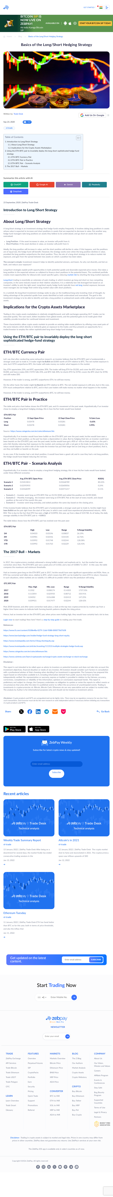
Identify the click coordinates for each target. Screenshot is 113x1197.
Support (31, 1101)
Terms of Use (99, 1108)
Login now (7, 620)
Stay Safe (98, 1088)
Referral (31, 1110)
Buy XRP (76, 1105)
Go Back (105, 711)
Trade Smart (11, 1105)
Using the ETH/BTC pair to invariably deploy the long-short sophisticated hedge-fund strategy (43, 152)
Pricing (30, 1091)
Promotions (33, 1105)
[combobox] (42, 997)
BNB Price (54, 1073)
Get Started (89, 7)
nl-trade (9, 128)
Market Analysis (78, 1068)
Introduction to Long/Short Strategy (22, 142)
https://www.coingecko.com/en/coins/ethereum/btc (32, 431)
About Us (98, 1059)
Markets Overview (57, 1059)
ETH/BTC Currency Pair (21, 157)
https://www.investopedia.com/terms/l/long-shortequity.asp (28, 641)
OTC (8, 1087)
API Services (11, 1063)
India (101, 7)
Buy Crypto (77, 1115)
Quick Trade (33, 1096)
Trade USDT (11, 1077)
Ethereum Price (56, 1068)
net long (78, 285)
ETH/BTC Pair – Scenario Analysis (25, 163)
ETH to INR (55, 1101)
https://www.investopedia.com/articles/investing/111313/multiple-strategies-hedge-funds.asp (43, 646)
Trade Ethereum (12, 1073)
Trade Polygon (12, 1082)
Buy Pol (75, 1110)
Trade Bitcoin (11, 1068)
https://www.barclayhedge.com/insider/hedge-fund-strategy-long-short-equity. (36, 636)
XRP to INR (55, 1110)
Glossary (9, 1110)
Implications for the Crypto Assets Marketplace (31, 148)
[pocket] (63, 711)
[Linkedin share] (38, 711)
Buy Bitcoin (77, 1091)
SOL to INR (55, 1105)
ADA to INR (55, 1115)
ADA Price (54, 1082)
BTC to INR (55, 1096)
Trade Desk (18, 114)
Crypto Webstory (79, 1077)
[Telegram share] (46, 711)
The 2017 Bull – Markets (17, 166)
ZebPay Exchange (13, 1059)
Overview (32, 1059)
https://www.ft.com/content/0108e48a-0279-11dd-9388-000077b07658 (34, 630)
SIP (29, 1068)
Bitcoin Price (55, 1063)
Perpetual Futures (35, 1063)
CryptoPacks (33, 1073)
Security (31, 1087)
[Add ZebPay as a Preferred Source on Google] (92, 115)
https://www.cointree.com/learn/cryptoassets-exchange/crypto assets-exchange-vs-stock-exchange (45, 657)
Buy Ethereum (78, 1096)
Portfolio (31, 1077)
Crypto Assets (78, 1073)
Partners (97, 1117)
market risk (72, 275)
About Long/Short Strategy (22, 145)
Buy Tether (76, 1101)
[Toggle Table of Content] (77, 138)
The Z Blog (76, 1059)
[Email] (55, 711)
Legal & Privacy (100, 1112)
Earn (30, 1082)
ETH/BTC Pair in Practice (22, 160)
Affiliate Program (101, 1076)
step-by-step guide (51, 620)
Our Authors (77, 1063)
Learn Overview (12, 1101)
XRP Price (54, 1077)
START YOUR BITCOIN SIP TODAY (95, 23)
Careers (97, 1071)
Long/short (8, 280)
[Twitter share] (21, 711)
